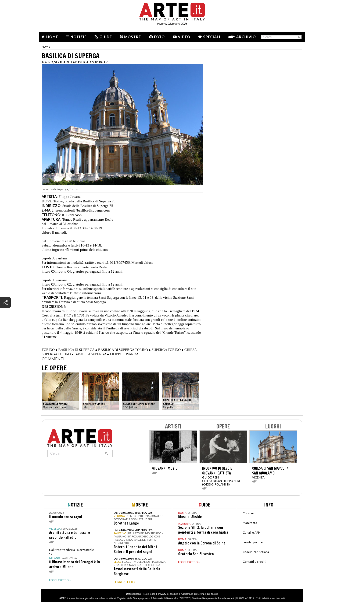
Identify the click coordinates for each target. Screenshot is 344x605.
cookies (174, 594)
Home (52, 37)
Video (184, 37)
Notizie (78, 37)
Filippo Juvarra (70, 197)
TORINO (48, 350)
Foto (159, 37)
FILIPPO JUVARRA (124, 354)
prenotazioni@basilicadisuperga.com (82, 210)
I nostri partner (253, 542)
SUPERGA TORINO (166, 350)
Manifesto (250, 523)
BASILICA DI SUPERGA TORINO (123, 350)
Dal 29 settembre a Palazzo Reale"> (74, 558)
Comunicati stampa (256, 552)
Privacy (162, 594)
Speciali (211, 37)
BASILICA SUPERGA (90, 354)
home (46, 46)
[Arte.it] (172, 10)
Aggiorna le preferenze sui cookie (199, 594)
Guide (105, 37)
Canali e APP (251, 532)
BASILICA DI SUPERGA (76, 350)
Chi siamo (249, 513)
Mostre (132, 37)
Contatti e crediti (254, 561)
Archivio (246, 37)
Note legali (149, 594)
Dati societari (133, 594)
